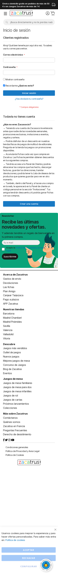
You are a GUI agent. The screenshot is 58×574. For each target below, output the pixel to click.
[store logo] (21, 14)
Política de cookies (15, 540)
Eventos (7, 373)
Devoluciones (10, 282)
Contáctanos (10, 417)
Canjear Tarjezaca (13, 295)
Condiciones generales (17, 447)
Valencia (7, 330)
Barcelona (8, 313)
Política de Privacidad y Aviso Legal (22, 451)
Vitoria (6, 338)
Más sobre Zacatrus (15, 413)
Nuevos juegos (11, 356)
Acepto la (25, 249)
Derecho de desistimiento (17, 434)
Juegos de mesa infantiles (17, 391)
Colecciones (10, 407)
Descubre (9, 344)
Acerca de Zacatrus (15, 274)
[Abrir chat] (46, 565)
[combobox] (29, 22)
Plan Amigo (9, 291)
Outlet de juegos (12, 352)
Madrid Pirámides (12, 321)
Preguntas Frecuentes (15, 430)
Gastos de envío (12, 278)
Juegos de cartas (12, 399)
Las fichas (8, 287)
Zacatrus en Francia (14, 426)
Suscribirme (10, 256)
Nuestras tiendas (13, 309)
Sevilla (6, 325)
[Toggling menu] (5, 13)
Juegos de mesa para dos (17, 387)
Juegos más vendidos (15, 348)
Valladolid (8, 334)
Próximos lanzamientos (16, 403)
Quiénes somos (11, 422)
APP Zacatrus (10, 303)
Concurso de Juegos (14, 364)
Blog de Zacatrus (12, 369)
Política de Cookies (15, 455)
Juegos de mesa (13, 378)
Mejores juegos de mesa (16, 360)
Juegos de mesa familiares (17, 383)
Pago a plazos (11, 299)
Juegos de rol (10, 395)
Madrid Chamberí (12, 317)
